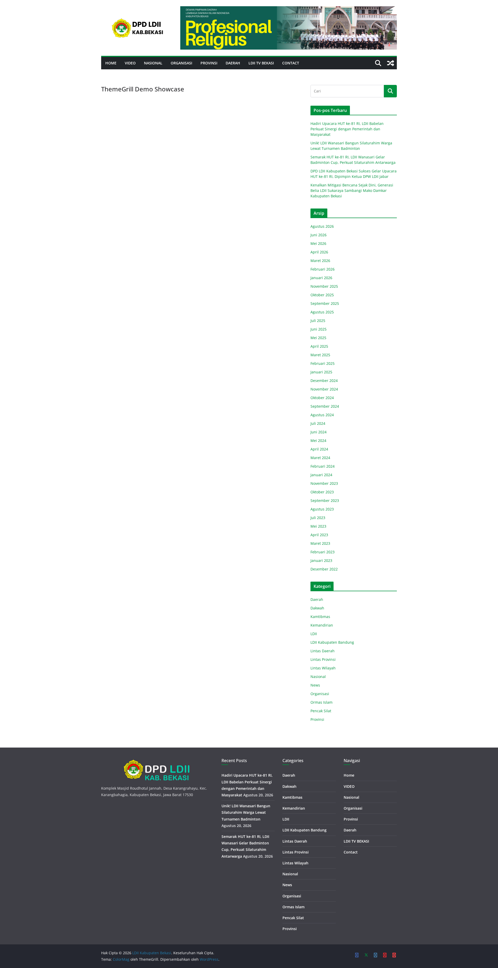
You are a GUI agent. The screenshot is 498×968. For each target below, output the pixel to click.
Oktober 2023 (322, 491)
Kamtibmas (320, 616)
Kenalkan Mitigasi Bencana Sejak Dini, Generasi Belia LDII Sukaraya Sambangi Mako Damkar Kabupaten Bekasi (351, 190)
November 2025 (324, 286)
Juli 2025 (317, 320)
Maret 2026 (320, 260)
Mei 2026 (318, 243)
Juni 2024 (318, 431)
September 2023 (324, 500)
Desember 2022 (324, 569)
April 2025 (319, 346)
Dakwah (317, 608)
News (315, 685)
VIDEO (130, 62)
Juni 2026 (318, 234)
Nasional (153, 62)
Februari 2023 (322, 551)
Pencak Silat (320, 710)
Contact (290, 62)
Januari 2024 (321, 474)
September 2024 (324, 406)
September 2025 (324, 303)
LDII (313, 633)
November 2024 (324, 389)
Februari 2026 (322, 269)
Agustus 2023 (322, 509)
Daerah (233, 62)
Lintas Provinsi (323, 659)
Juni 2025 (318, 329)
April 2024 (319, 449)
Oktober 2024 (322, 397)
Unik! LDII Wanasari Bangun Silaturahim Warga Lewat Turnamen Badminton (246, 812)
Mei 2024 (318, 440)
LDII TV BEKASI (261, 62)
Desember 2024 (324, 380)
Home (110, 62)
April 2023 (319, 534)
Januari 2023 (321, 560)
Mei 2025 (318, 337)
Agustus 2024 (322, 414)
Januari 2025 (321, 371)
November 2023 (324, 483)
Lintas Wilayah (323, 667)
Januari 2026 (321, 277)
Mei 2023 (318, 526)
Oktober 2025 (322, 294)
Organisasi (181, 62)
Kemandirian (321, 625)
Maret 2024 (320, 457)
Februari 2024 (322, 466)
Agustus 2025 (322, 312)
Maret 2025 (320, 354)
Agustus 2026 (322, 226)
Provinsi (208, 62)
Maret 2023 (320, 543)
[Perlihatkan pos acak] (390, 63)
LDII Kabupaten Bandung (332, 642)
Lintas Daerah (322, 650)
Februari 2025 (322, 363)
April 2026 (319, 252)
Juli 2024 (317, 423)
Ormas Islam (321, 702)
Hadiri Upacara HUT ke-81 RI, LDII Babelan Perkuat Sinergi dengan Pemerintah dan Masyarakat (347, 129)
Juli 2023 (317, 517)
